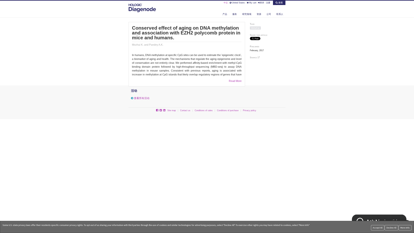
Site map (171, 110)
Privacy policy (249, 110)
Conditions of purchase (228, 110)
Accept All (377, 227)
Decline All (391, 227)
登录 (262, 2)
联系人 (279, 14)
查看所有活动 (141, 98)
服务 (234, 14)
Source (253, 57)
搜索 (280, 2)
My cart (252, 2)
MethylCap (255, 28)
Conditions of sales (204, 110)
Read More (235, 81)
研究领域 (246, 14)
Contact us (185, 110)
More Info (405, 227)
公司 (269, 14)
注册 (268, 2)
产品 (225, 14)
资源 (259, 14)
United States (238, 2)
